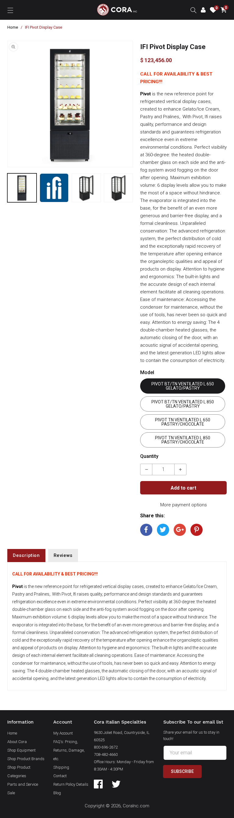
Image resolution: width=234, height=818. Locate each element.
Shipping (61, 767)
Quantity (149, 456)
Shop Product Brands (25, 758)
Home (12, 27)
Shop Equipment (21, 750)
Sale (11, 793)
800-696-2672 (106, 747)
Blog (57, 793)
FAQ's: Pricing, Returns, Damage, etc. (69, 750)
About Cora (17, 741)
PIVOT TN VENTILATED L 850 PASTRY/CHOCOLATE (182, 439)
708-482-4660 (106, 754)
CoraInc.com (136, 806)
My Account (63, 733)
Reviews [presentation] (63, 555)
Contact (60, 776)
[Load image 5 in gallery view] (118, 188)
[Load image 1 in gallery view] (22, 188)
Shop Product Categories (18, 771)
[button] (10, 9)
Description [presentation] (26, 555)
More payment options (183, 505)
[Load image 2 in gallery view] (54, 188)
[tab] (26, 555)
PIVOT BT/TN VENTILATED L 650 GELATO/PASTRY (182, 386)
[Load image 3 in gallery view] (86, 188)
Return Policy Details (70, 784)
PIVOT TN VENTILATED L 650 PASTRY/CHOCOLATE (182, 422)
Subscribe (182, 771)
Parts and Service (22, 784)
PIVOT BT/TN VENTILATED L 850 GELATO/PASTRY (182, 404)
